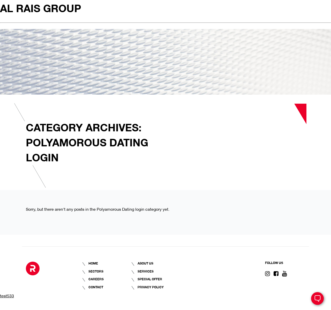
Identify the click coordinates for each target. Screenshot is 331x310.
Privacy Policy (151, 287)
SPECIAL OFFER (150, 279)
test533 (7, 295)
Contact (95, 287)
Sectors (95, 271)
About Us (145, 263)
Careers (96, 279)
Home (93, 263)
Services (146, 271)
